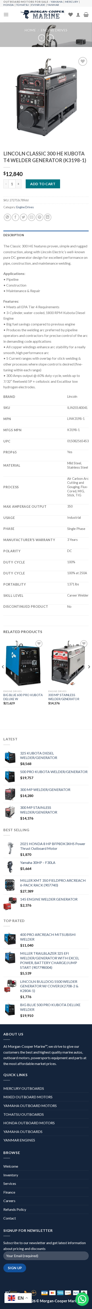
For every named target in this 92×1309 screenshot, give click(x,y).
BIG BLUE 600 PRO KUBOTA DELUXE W (23, 697)
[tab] (46, 235)
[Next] (89, 676)
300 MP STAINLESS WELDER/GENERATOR (63, 697)
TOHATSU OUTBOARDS (23, 1114)
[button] (82, 1299)
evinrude (38, 4)
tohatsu (22, 4)
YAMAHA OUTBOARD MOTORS (30, 1105)
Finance (9, 1192)
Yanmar (53, 4)
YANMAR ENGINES (19, 1140)
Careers (9, 1200)
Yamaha (57, 1)
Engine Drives (54, 30)
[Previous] (3, 676)
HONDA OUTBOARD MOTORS (29, 1123)
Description (13, 235)
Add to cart (42, 184)
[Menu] (6, 14)
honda (8, 4)
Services (9, 1183)
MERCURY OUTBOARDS (23, 1088)
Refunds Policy (14, 1209)
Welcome (10, 1166)
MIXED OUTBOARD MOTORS (27, 1097)
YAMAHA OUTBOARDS (22, 1131)
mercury (71, 1)
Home (30, 30)
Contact (9, 1218)
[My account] (78, 14)
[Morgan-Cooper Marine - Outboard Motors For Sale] (42, 14)
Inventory (10, 1175)
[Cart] (86, 14)
